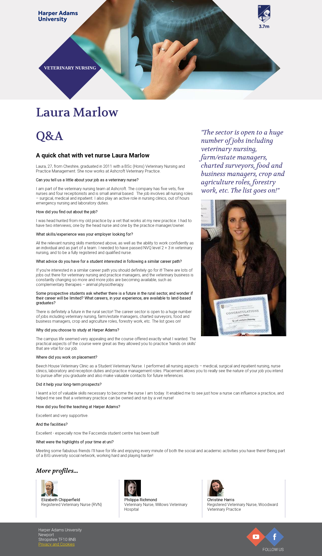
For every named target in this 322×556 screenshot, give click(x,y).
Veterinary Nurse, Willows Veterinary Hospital (155, 504)
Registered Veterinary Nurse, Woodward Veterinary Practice (242, 504)
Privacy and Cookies (56, 544)
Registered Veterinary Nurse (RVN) (71, 502)
